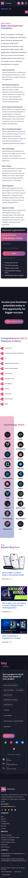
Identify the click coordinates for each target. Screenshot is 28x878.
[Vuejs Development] (7, 494)
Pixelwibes (9, 760)
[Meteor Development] (7, 503)
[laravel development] (7, 435)
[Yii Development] (7, 444)
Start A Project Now (14, 322)
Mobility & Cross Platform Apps (10, 837)
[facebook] (12, 810)
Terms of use (17, 872)
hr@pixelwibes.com (19, 853)
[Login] (22, 3)
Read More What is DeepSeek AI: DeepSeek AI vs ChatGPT (6, 642)
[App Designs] (20, 513)
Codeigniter (20, 449)
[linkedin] (22, 742)
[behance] (16, 742)
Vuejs (7, 498)
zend (20, 439)
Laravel (7, 439)
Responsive (7, 529)
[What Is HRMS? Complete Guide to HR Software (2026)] (14, 562)
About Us (3, 819)
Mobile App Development (10, 685)
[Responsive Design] (7, 524)
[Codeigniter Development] (20, 444)
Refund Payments (6, 872)
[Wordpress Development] (7, 454)
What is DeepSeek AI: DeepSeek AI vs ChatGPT (11, 637)
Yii (7, 449)
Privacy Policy (6, 875)
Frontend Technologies (7, 840)
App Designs (20, 518)
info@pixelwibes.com (12, 764)
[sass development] (20, 524)
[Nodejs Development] (20, 494)
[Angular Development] (7, 484)
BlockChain (4, 844)
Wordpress (7, 459)
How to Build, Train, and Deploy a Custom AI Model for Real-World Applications (14, 605)
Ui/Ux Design (19, 690)
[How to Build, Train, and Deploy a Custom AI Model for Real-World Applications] (14, 593)
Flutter (20, 478)
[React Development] (7, 474)
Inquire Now (8, 736)
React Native (7, 478)
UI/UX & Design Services (8, 842)
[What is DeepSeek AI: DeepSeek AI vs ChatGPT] (14, 626)
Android (7, 469)
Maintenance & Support (10, 700)
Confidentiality (5, 824)
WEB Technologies (6, 835)
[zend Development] (20, 435)
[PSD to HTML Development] (20, 503)
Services (3, 821)
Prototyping (7, 518)
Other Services (8, 704)
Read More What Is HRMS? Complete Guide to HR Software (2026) (6, 579)
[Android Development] (7, 464)
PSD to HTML (20, 508)
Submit (14, 254)
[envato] (5, 742)
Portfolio (3, 826)
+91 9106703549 (5, 856)
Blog (2, 816)
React (20, 488)
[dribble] (11, 742)
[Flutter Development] (20, 474)
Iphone (20, 459)
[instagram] (14, 748)
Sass (20, 529)
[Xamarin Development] (20, 464)
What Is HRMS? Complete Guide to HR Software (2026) (13, 574)
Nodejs (20, 498)
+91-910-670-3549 (11, 769)
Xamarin (20, 469)
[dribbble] (2, 810)
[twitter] (8, 810)
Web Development (9, 690)
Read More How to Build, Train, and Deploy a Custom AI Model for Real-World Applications (6, 612)
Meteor (7, 508)
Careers (3, 828)
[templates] (18, 3)
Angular (7, 488)
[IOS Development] (20, 454)
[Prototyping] (7, 513)
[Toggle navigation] (26, 3)
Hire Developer (8, 695)
